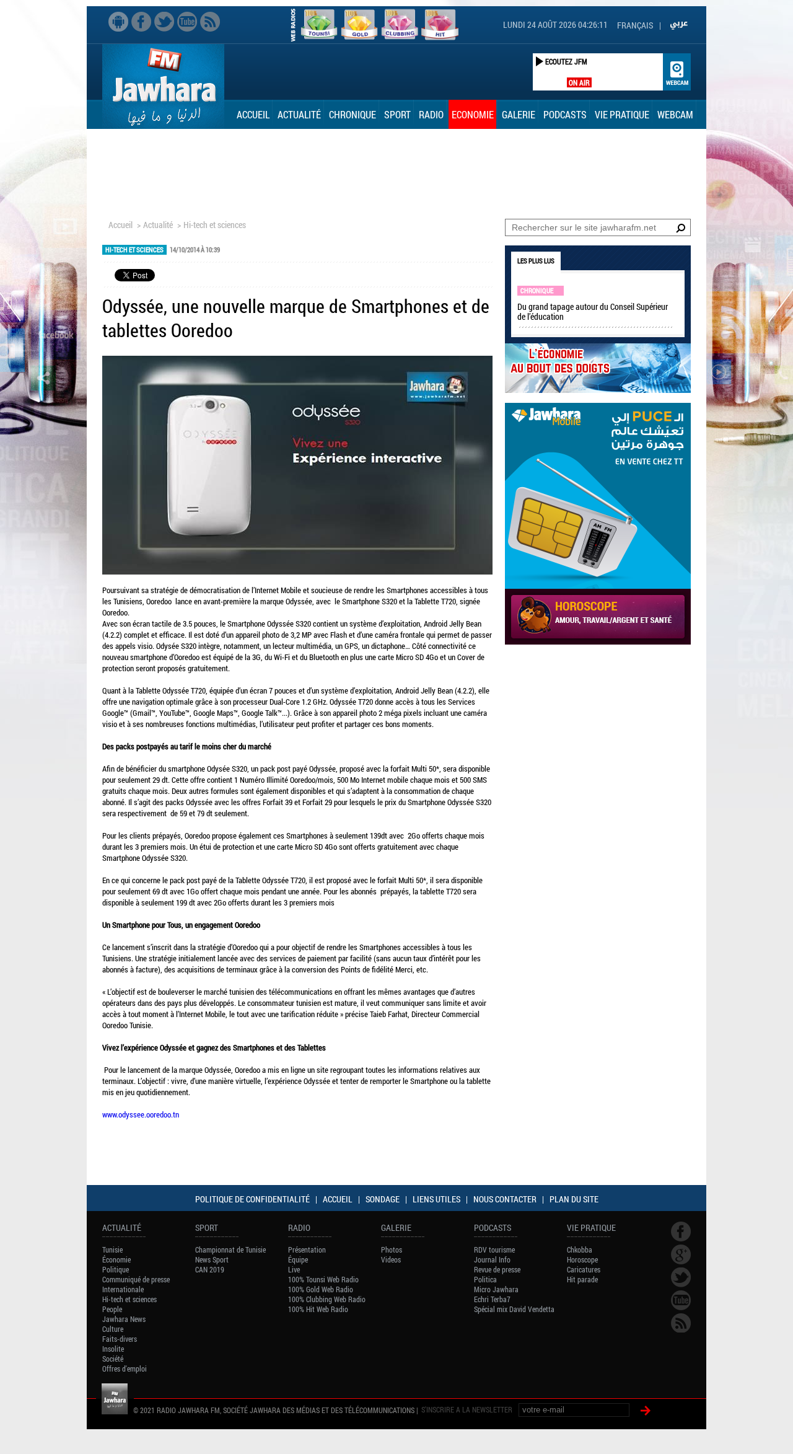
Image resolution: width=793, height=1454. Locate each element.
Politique (115, 1269)
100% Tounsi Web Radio (323, 1279)
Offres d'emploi (124, 1368)
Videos (391, 1259)
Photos (391, 1249)
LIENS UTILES (436, 1199)
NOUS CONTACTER (505, 1199)
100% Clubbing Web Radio (327, 1299)
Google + (681, 1254)
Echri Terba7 (492, 1299)
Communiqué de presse (136, 1279)
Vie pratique (622, 114)
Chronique (352, 114)
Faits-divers (119, 1339)
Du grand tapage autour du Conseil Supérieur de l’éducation (592, 311)
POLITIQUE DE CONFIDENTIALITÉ (252, 1199)
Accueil (253, 114)
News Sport (212, 1259)
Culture (112, 1329)
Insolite (113, 1349)
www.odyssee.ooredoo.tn (140, 1114)
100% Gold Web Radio (320, 1289)
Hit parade (582, 1279)
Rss (210, 22)
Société (112, 1359)
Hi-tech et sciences (214, 225)
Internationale (123, 1289)
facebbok (141, 22)
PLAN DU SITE (574, 1199)
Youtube (187, 22)
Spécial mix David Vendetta (514, 1309)
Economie (473, 114)
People (112, 1309)
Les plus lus (535, 260)
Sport (397, 114)
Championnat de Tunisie (230, 1249)
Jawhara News (124, 1319)
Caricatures (583, 1269)
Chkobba (579, 1249)
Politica (485, 1279)
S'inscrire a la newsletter (466, 1409)
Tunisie (112, 1249)
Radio (431, 114)
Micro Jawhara (496, 1289)
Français (635, 25)
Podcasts (565, 114)
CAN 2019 (209, 1269)
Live (294, 1269)
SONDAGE (383, 1199)
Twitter (164, 22)
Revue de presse (497, 1269)
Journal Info (492, 1259)
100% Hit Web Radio (318, 1309)
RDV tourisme (494, 1249)
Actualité (299, 114)
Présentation (307, 1249)
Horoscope (582, 1259)
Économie (116, 1259)
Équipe (298, 1259)
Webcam (675, 114)
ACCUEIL (338, 1199)
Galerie (518, 114)
